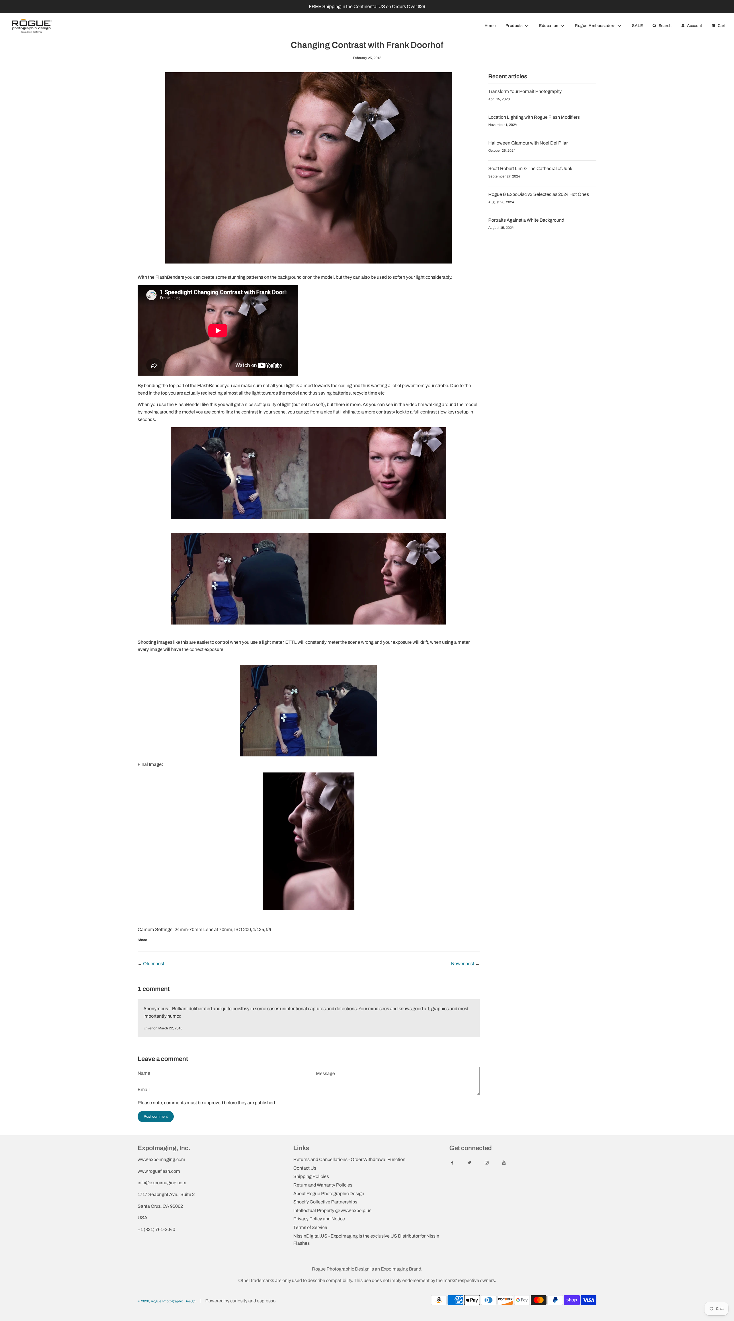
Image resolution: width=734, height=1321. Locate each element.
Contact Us (304, 1168)
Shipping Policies (311, 1176)
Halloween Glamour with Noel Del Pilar (528, 143)
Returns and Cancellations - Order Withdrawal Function (349, 1159)
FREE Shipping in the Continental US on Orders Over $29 (367, 6)
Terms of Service (310, 1227)
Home (490, 26)
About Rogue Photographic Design (328, 1193)
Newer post (462, 963)
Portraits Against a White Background (526, 220)
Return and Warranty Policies (322, 1185)
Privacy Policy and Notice (319, 1218)
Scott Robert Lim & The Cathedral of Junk (530, 168)
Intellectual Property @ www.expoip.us (332, 1210)
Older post (153, 963)
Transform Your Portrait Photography (525, 91)
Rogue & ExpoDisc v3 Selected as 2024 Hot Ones (538, 194)
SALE (637, 26)
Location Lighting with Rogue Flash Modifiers (534, 117)
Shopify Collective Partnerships (325, 1201)
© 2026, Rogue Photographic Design (167, 1301)
